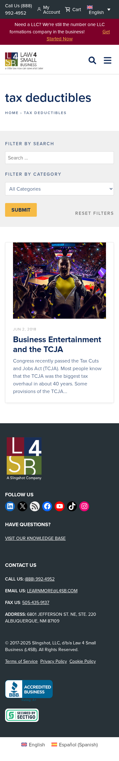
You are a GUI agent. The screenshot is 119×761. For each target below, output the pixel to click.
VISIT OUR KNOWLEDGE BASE (35, 538)
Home (12, 112)
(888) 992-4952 (18, 9)
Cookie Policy (82, 661)
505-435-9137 (35, 602)
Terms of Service (21, 661)
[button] (98, 9)
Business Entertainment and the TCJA (57, 344)
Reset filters (94, 213)
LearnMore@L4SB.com (52, 591)
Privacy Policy (53, 661)
